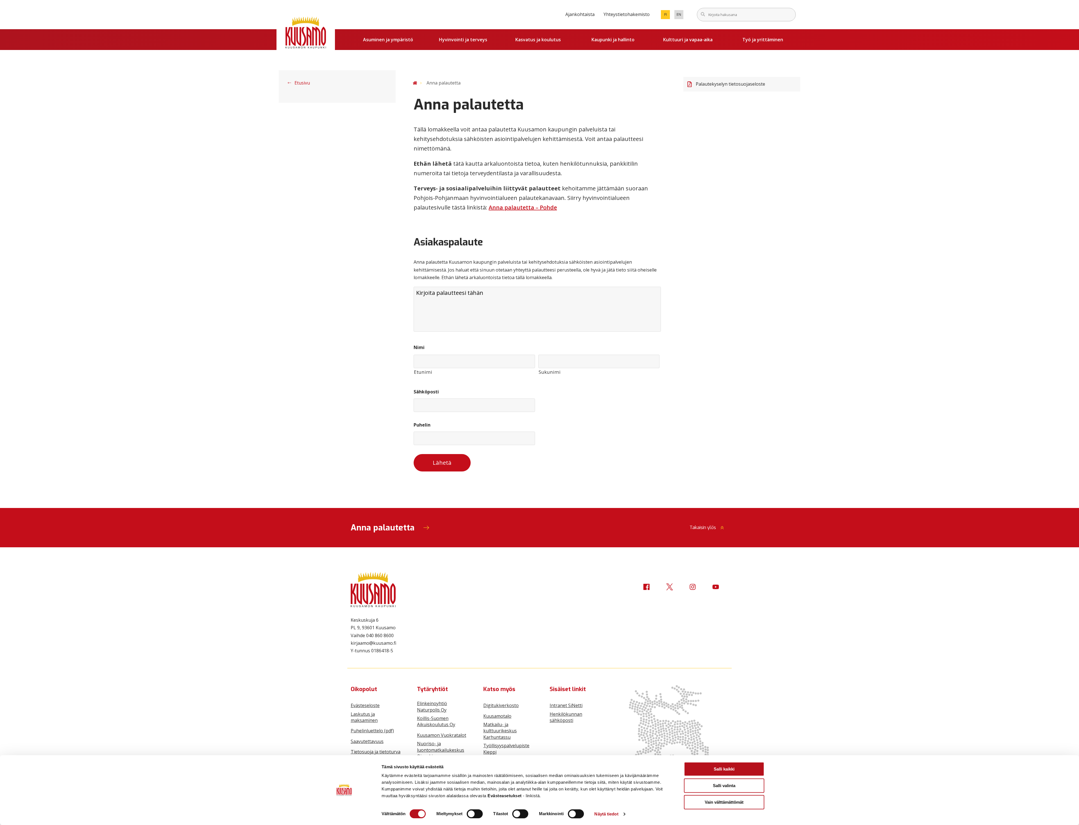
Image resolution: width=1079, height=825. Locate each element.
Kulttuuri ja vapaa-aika (688, 40)
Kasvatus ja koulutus (538, 40)
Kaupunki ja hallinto (612, 40)
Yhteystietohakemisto (627, 14)
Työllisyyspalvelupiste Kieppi (506, 748)
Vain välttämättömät (724, 802)
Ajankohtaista (580, 14)
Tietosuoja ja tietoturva (375, 752)
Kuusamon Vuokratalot (441, 735)
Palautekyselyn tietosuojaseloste (730, 84)
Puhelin (422, 425)
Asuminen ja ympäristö (388, 40)
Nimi (419, 347)
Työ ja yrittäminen (762, 40)
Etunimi (423, 372)
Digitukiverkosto (501, 705)
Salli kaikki (724, 769)
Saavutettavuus (367, 741)
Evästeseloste (365, 705)
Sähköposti (426, 392)
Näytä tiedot (606, 814)
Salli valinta (724, 785)
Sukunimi (550, 372)
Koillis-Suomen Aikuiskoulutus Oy (436, 721)
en (680, 15)
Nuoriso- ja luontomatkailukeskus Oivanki (440, 749)
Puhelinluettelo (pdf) (372, 731)
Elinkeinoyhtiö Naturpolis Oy (432, 706)
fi (667, 15)
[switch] (475, 813)
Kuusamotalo (497, 716)
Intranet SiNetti (566, 705)
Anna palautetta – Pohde (523, 207)
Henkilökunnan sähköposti (566, 717)
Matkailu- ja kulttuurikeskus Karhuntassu (500, 730)
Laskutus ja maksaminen (364, 717)
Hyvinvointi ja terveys (463, 40)
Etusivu (301, 83)
